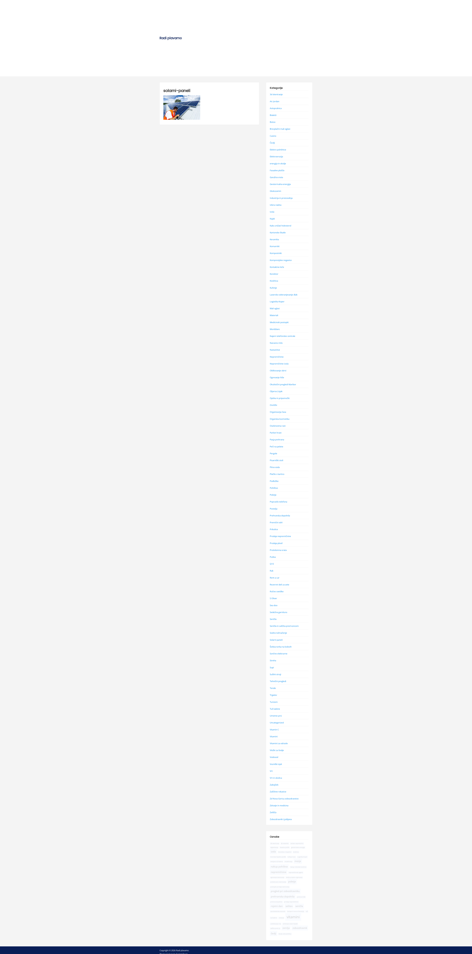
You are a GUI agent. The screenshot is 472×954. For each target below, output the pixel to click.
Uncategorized (277, 722)
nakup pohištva (279, 866)
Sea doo (273, 605)
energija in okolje (278, 163)
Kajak (272, 218)
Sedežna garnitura (278, 612)
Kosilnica (274, 280)
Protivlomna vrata (278, 550)
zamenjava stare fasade (290, 924)
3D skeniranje (274, 843)
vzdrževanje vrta (275, 924)
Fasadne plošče (277, 170)
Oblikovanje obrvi (278, 370)
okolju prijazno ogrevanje (294, 877)
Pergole (273, 453)
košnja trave (291, 857)
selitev (289, 906)
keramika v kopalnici (284, 852)
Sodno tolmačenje (278, 632)
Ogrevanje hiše (277, 377)
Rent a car (274, 577)
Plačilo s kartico (277, 474)
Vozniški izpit (276, 764)
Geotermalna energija (280, 184)
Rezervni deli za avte (279, 584)
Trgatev (273, 695)
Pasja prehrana (277, 439)
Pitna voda (275, 467)
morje (298, 861)
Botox (272, 122)
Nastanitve (275, 349)
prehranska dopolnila (283, 896)
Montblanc (275, 329)
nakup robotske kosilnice (298, 867)
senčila (299, 906)
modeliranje (288, 861)
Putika (273, 557)
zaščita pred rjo (275, 928)
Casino (273, 135)
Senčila (273, 619)
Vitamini (274, 736)
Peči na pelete (276, 446)
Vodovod (274, 757)
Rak (271, 570)
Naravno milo (276, 342)
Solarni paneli (276, 639)
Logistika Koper (277, 301)
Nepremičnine (277, 356)
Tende (273, 688)
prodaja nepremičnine (291, 902)
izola (273, 851)
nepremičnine (278, 872)
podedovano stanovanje (278, 882)
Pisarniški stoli (276, 460)
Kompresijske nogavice (281, 260)
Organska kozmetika (279, 418)
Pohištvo (274, 487)
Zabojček (274, 784)
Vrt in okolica (276, 777)
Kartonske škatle (278, 232)
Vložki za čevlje (277, 750)
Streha (273, 660)
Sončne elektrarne (278, 653)
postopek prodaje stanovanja (279, 887)
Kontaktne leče (277, 266)
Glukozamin (275, 191)
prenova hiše (301, 897)
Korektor (274, 273)
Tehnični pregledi (278, 681)
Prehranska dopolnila (280, 515)
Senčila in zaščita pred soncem (284, 626)
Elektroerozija (276, 156)
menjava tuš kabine (276, 861)
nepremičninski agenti (296, 872)
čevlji (273, 933)
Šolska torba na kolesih (281, 646)
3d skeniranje (276, 94)
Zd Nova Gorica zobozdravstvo (284, 798)
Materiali (274, 315)
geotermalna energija (298, 847)
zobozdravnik (300, 928)
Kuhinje (273, 287)
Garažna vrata (276, 177)
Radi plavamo (171, 38)
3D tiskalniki (285, 843)
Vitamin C (274, 729)
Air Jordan (274, 101)
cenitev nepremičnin (296, 843)
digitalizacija (274, 847)
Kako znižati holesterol (280, 225)
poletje (292, 881)
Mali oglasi (275, 308)
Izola (272, 211)
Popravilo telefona (278, 501)
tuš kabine (273, 918)
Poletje (273, 494)
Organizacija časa (278, 412)
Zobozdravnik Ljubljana (281, 819)
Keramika (274, 239)
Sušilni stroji (275, 674)
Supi (272, 667)
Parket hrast (275, 432)
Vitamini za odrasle (279, 743)
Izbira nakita (275, 204)
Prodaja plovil (276, 543)
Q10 (272, 563)
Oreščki (273, 405)
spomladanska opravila (277, 911)
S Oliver (273, 598)
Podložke (274, 481)
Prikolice (274, 529)
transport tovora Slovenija (295, 911)
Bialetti (273, 115)
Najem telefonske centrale (282, 336)
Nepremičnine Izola (279, 363)
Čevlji (272, 142)
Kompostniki (276, 253)
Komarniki (275, 246)
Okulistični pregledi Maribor (283, 384)
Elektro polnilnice (278, 149)
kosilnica (296, 852)
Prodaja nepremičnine (280, 536)
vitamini (293, 916)
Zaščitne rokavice (278, 791)
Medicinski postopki (279, 322)
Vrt (271, 770)
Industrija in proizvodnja (281, 197)
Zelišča (273, 812)
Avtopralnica (276, 108)
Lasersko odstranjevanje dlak (283, 294)
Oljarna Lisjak (276, 391)
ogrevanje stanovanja (277, 877)
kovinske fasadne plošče (278, 857)
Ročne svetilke (277, 591)
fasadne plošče (284, 847)
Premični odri (276, 522)
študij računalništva (285, 934)
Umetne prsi (276, 715)
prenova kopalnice (276, 902)
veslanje (281, 918)
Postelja (273, 508)
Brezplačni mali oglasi (280, 128)
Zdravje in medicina (279, 805)
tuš (307, 911)
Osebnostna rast (278, 425)
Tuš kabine (275, 708)
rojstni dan (277, 906)
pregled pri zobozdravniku (285, 891)
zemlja (286, 928)
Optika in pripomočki (280, 398)
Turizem (274, 701)
